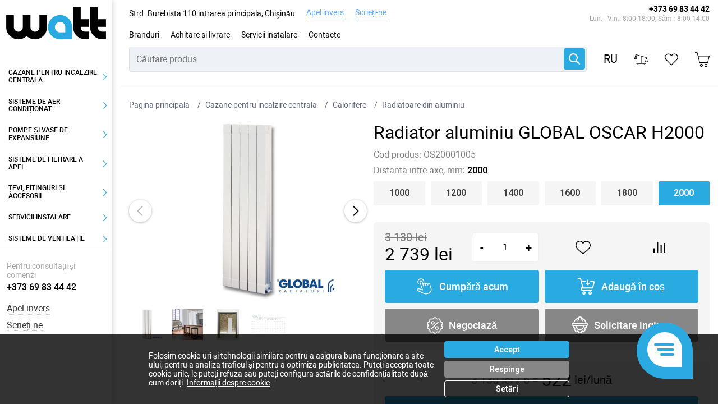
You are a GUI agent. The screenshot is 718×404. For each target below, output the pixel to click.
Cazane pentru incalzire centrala (52, 76)
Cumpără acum (473, 286)
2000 (684, 192)
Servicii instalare (269, 34)
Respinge (507, 369)
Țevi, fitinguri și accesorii (36, 192)
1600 (570, 192)
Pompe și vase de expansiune (38, 134)
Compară (660, 247)
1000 (399, 192)
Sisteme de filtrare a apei (45, 163)
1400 (513, 192)
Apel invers (325, 12)
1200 (456, 192)
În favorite (583, 247)
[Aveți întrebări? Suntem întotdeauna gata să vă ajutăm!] (665, 351)
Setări (507, 388)
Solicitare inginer (632, 325)
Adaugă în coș (633, 286)
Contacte (324, 34)
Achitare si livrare (200, 34)
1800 (627, 192)
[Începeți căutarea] (574, 59)
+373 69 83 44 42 (679, 8)
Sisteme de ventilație (46, 238)
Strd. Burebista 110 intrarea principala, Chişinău (212, 13)
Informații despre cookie (228, 382)
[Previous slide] (140, 211)
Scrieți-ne (370, 12)
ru (611, 59)
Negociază (473, 325)
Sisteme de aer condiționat (34, 105)
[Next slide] (355, 211)
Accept (507, 349)
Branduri (144, 34)
